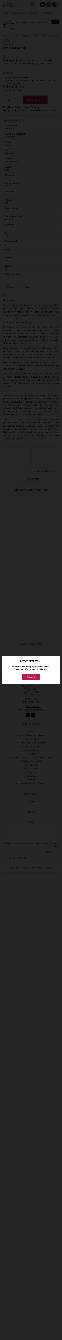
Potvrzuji (31, 677)
